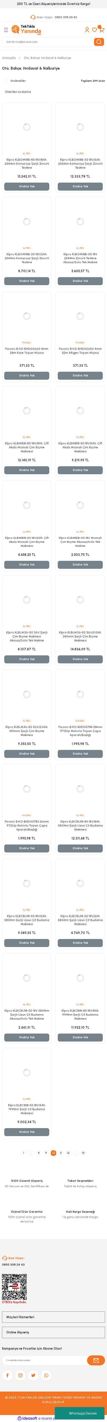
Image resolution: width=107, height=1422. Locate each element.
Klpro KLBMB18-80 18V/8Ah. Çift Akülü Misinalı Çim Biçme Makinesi (27, 447)
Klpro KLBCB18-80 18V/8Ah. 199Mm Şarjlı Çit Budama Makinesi (80, 1014)
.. (31, 1153)
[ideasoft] (27, 1418)
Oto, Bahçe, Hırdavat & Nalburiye (47, 58)
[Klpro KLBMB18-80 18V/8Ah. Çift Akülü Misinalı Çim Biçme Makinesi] (26, 410)
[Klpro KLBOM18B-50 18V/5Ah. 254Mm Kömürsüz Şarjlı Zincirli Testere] (80, 127)
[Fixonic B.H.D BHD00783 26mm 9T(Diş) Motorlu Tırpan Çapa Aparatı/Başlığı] (26, 789)
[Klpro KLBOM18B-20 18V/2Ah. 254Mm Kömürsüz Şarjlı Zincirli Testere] (26, 221)
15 (83, 1153)
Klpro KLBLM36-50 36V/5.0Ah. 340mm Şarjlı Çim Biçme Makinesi (80, 636)
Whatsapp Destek (83, 1413)
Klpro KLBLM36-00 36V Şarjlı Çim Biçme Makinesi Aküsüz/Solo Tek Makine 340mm (27, 636)
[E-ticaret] (52, 1418)
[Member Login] (87, 30)
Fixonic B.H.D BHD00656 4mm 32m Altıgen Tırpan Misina (80, 351)
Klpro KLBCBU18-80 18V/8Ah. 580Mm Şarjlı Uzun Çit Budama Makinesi (80, 825)
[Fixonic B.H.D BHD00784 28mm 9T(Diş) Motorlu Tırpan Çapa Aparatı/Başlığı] (80, 694)
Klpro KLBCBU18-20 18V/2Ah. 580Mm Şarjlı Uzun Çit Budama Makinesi (80, 920)
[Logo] (26, 30)
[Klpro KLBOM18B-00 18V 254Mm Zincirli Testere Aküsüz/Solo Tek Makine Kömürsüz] (80, 221)
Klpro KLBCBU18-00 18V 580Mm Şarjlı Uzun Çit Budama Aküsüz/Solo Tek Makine (26, 1014)
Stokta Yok (27, 186)
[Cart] (102, 30)
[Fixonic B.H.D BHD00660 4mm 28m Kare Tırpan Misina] (26, 316)
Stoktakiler (18, 81)
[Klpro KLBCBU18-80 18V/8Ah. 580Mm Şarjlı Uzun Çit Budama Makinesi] (80, 789)
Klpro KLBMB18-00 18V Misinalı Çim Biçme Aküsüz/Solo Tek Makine (80, 542)
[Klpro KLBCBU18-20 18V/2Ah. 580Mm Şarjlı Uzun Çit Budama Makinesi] (80, 883)
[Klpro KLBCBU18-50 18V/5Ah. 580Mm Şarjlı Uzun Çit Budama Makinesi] (26, 883)
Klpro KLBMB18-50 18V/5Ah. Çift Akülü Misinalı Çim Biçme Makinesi (80, 447)
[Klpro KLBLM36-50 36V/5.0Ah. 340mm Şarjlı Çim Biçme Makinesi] (80, 599)
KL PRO (26, 153)
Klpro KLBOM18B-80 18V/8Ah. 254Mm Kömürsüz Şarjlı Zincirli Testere (27, 163)
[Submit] (96, 1360)
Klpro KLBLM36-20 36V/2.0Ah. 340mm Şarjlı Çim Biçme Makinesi (26, 731)
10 (53, 1153)
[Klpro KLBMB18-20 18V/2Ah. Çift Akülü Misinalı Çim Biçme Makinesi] (26, 505)
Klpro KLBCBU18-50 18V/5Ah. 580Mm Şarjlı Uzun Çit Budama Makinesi (26, 920)
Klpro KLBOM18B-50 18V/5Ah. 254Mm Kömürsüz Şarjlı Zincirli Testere (80, 163)
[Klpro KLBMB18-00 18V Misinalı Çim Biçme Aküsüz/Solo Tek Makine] (80, 505)
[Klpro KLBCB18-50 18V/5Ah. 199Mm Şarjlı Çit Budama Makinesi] (26, 1072)
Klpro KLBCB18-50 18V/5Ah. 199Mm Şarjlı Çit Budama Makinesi (27, 1109)
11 (61, 1153)
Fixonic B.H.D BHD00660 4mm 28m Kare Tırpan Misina (26, 351)
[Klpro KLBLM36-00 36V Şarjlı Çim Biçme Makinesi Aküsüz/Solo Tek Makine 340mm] (26, 599)
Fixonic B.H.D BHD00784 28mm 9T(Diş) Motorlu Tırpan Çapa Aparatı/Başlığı (80, 731)
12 (68, 1153)
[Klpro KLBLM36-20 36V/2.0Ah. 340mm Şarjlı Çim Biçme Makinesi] (26, 694)
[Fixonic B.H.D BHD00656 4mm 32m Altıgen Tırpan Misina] (80, 316)
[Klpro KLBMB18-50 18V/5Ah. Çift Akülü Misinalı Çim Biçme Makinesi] (80, 410)
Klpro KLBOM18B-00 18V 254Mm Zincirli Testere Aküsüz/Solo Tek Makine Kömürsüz (80, 258)
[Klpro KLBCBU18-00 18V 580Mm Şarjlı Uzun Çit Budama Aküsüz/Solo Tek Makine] (26, 978)
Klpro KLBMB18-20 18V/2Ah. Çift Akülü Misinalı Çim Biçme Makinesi (27, 542)
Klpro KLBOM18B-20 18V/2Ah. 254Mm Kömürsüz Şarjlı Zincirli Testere (27, 258)
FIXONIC (26, 342)
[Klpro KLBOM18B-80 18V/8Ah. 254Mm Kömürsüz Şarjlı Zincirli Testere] (26, 127)
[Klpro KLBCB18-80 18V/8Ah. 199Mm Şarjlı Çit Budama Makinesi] (80, 978)
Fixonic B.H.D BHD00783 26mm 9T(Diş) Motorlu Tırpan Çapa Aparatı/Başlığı (27, 825)
